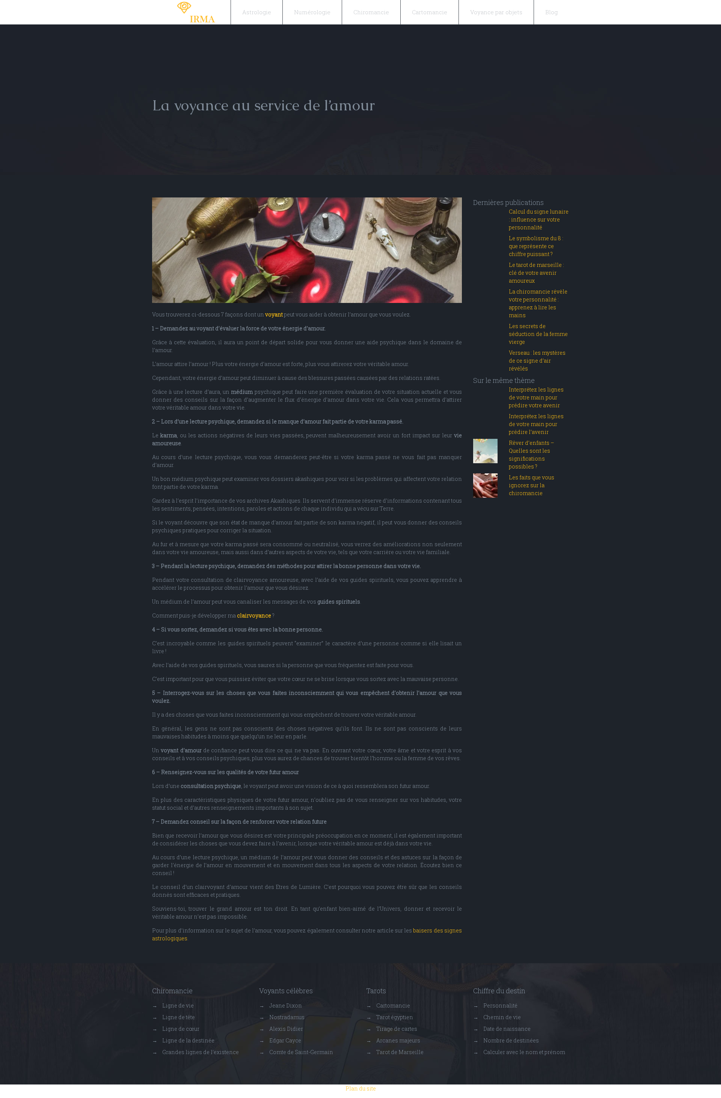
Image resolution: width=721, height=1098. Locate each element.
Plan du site (360, 1088)
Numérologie (312, 12)
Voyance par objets (496, 12)
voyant (274, 314)
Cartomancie (429, 12)
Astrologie (256, 12)
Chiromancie (371, 12)
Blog (551, 12)
